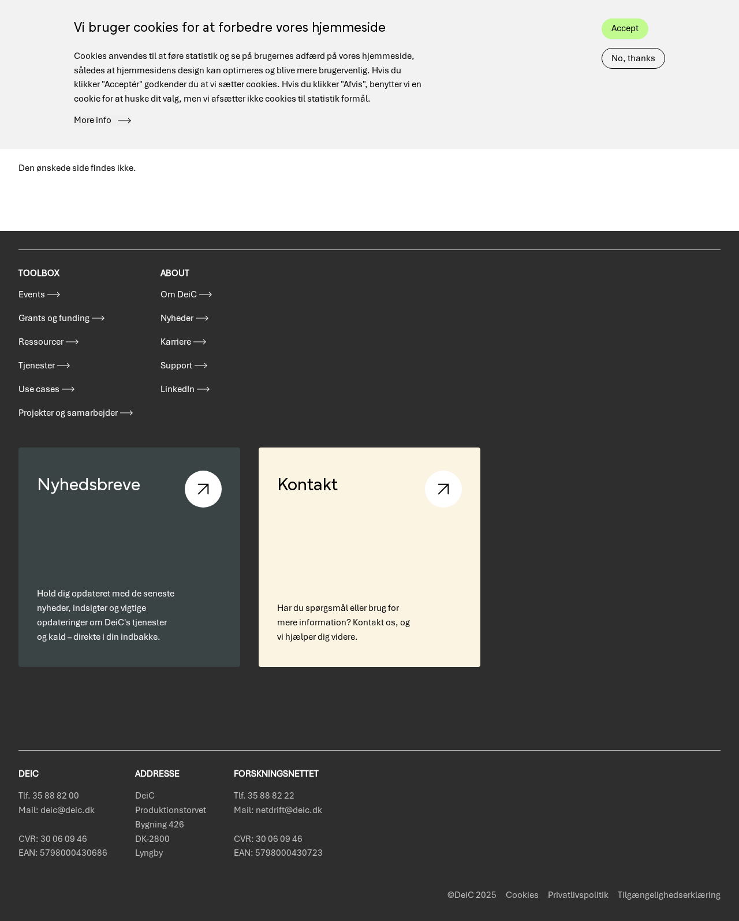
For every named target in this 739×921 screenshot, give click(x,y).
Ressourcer (41, 342)
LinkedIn (178, 389)
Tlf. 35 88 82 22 (264, 795)
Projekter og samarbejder (68, 413)
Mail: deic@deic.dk (56, 810)
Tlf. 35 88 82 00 (48, 795)
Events (31, 294)
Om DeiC (179, 294)
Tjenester (36, 365)
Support (176, 365)
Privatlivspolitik (578, 895)
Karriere (176, 342)
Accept (625, 28)
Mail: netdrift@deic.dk (278, 810)
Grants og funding (53, 318)
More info (92, 120)
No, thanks (633, 58)
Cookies (522, 895)
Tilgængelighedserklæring (669, 895)
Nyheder (177, 318)
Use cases (38, 389)
